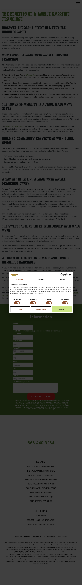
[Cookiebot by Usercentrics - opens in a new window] (62, 274)
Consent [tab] (19, 279)
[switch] (33, 302)
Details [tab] (41, 279)
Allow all (61, 309)
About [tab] (62, 279)
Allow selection (41, 309)
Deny (20, 309)
